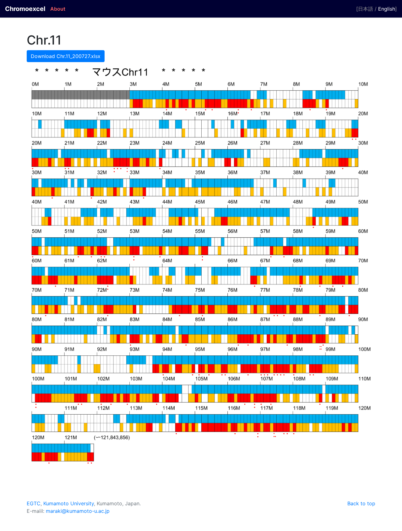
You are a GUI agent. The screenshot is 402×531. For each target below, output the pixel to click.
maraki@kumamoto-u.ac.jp (78, 511)
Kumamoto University (68, 503)
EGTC (34, 503)
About (57, 9)
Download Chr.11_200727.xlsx (65, 56)
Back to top (361, 503)
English (386, 9)
